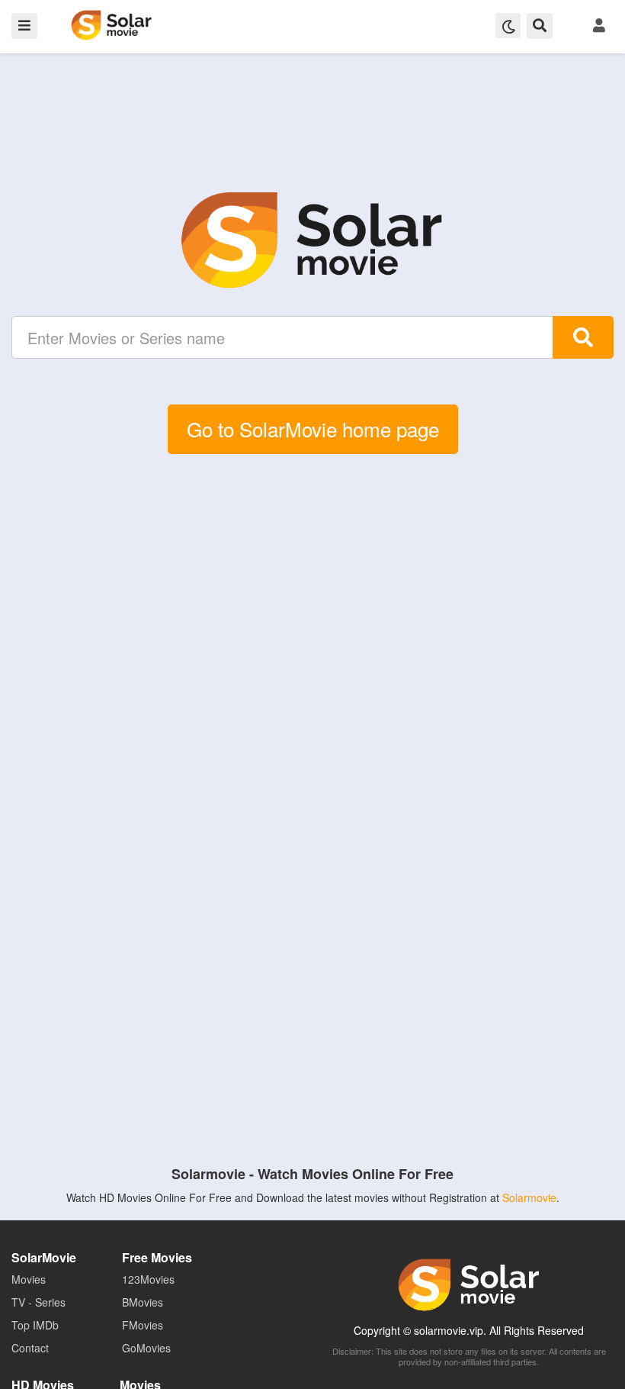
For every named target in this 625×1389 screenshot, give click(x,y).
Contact (30, 1347)
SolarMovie (111, 25)
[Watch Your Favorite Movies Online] (312, 240)
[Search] (583, 337)
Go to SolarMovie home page (313, 428)
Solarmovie (529, 1197)
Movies (28, 1279)
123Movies (148, 1279)
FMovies (142, 1325)
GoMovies (146, 1347)
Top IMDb (35, 1325)
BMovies (142, 1302)
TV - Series (38, 1302)
